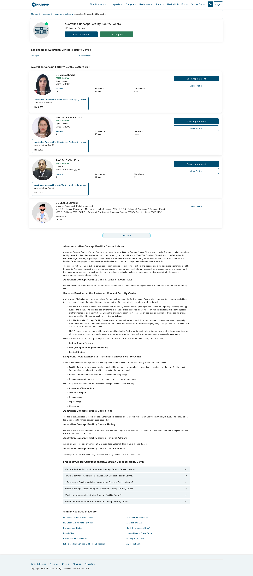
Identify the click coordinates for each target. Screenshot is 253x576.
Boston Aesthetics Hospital (75, 539)
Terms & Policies (38, 564)
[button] (210, 4)
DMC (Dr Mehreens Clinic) (138, 528)
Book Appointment (196, 79)
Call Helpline (116, 34)
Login (218, 4)
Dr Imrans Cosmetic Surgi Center (78, 518)
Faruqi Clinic (69, 533)
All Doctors (90, 564)
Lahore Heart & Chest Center (139, 533)
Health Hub (172, 4)
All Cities (77, 564)
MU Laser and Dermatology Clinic (78, 523)
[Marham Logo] (40, 5)
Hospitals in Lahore (62, 14)
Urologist (35, 56)
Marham (34, 14)
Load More (126, 235)
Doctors (65, 564)
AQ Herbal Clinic (133, 544)
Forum (184, 4)
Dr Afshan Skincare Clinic (138, 518)
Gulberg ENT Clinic (135, 539)
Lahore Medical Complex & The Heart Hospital (84, 544)
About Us (54, 564)
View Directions (81, 34)
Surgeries (131, 4)
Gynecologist (85, 56)
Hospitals (46, 14)
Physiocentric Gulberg (73, 528)
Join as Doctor (198, 4)
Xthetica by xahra (134, 523)
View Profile (196, 86)
